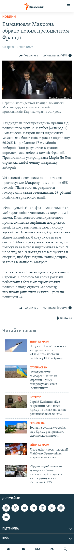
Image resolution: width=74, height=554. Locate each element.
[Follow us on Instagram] (42, 508)
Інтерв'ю (35, 397)
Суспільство (38, 367)
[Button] (28, 55)
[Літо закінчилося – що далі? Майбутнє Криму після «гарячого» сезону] (16, 449)
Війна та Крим (39, 341)
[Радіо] (9, 549)
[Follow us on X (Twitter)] (15, 508)
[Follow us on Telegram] (33, 508)
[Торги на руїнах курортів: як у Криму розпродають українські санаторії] (16, 427)
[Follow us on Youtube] (24, 508)
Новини (9, 17)
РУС (51, 549)
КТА (37, 549)
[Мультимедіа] (23, 549)
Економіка (37, 423)
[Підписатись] (6, 517)
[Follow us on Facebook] (6, 508)
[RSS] (51, 508)
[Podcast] (61, 508)
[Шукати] (65, 549)
